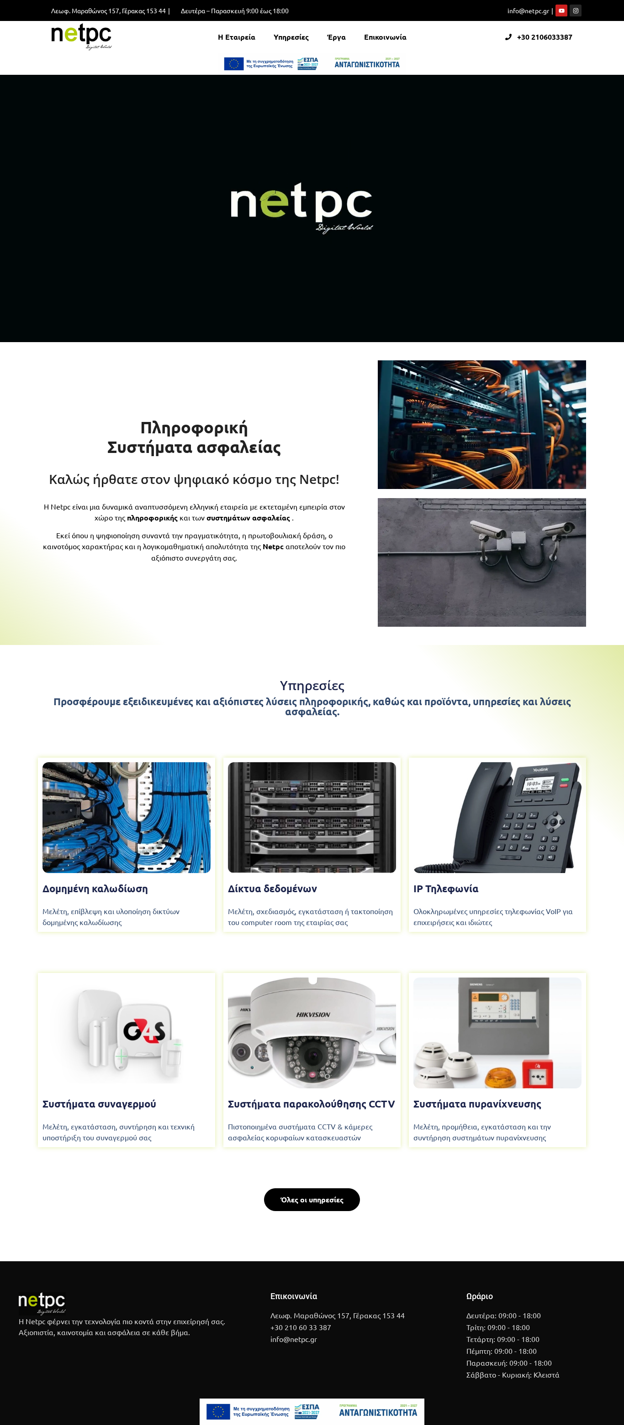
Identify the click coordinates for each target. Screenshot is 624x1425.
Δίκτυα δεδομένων (272, 888)
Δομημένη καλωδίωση (95, 888)
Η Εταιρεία (236, 37)
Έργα (336, 37)
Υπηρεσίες (291, 37)
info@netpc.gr (528, 10)
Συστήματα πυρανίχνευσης (477, 1103)
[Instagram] (576, 10)
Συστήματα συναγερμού (99, 1103)
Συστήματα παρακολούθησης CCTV (311, 1103)
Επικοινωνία (385, 37)
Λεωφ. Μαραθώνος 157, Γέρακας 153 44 (108, 10)
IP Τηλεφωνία (446, 888)
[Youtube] (561, 10)
